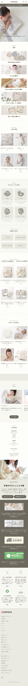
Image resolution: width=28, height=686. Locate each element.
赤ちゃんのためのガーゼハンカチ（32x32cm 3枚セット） (7, 342)
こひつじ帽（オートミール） (7, 168)
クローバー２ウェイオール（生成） (20, 169)
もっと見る (14, 417)
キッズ (2, 628)
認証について (4, 642)
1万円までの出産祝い (7, 261)
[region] (14, 24)
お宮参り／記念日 (4, 621)
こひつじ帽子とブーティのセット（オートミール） (20, 303)
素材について (4, 637)
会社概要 (3, 663)
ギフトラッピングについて (6, 649)
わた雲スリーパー (20, 148)
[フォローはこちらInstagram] (2, 677)
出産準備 (3, 618)
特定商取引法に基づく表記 (6, 670)
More (7, 586)
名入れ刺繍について (14, 516)
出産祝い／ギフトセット (6, 616)
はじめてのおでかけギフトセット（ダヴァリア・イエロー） (20, 281)
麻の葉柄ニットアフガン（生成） (7, 364)
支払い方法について (5, 658)
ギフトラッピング (14, 533)
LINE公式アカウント (14, 563)
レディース (3, 630)
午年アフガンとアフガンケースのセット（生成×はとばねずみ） (7, 304)
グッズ (2, 625)
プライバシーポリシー (5, 672)
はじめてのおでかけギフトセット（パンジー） (7, 281)
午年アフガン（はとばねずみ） (7, 148)
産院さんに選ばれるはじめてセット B (20, 364)
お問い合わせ (4, 668)
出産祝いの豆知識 (4, 651)
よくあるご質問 (4, 665)
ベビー (2, 623)
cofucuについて (8, 496)
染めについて (4, 639)
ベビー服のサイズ (4, 644)
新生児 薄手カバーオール (20, 341)
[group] (14, 24)
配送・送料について (14, 548)
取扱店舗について (20, 496)
